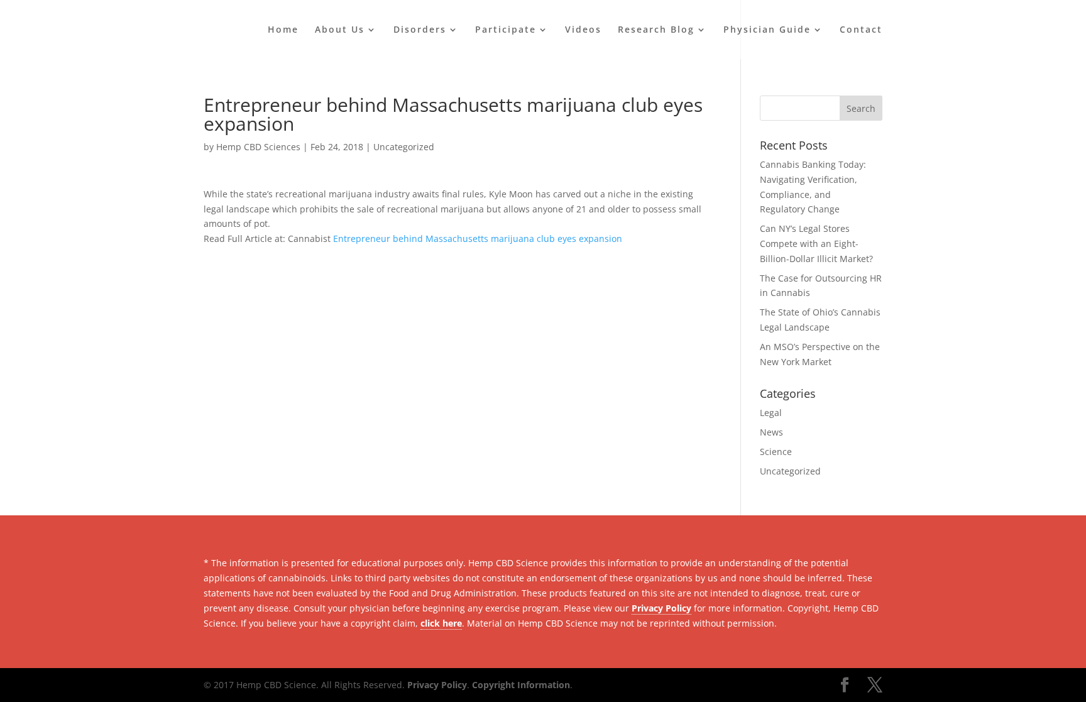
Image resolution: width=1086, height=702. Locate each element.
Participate (505, 30)
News (771, 432)
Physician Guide (767, 30)
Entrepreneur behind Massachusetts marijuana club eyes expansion (477, 238)
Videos (583, 30)
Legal (771, 413)
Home (283, 30)
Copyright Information (521, 685)
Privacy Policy (661, 608)
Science (776, 452)
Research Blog (656, 30)
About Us (340, 30)
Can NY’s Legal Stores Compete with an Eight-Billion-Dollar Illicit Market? (816, 243)
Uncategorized (403, 147)
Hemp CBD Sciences (258, 147)
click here (441, 623)
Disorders (419, 30)
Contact (861, 30)
